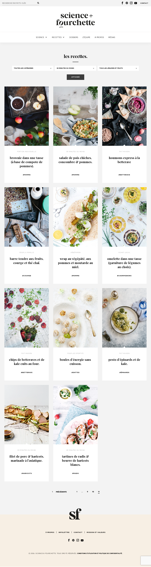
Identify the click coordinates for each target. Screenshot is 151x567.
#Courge (26, 276)
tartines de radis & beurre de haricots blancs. (75, 460)
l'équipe (86, 37)
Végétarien (75, 252)
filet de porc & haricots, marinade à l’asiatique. (26, 458)
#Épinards (124, 372)
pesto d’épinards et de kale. (124, 362)
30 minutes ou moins (75, 151)
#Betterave (124, 175)
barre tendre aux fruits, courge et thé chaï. (27, 261)
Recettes (56, 37)
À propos (99, 37)
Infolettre (64, 532)
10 (93, 492)
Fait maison (124, 151)
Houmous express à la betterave (124, 160)
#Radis (75, 473)
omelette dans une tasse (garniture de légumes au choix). (124, 263)
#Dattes (75, 372)
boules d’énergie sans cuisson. (75, 362)
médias (111, 37)
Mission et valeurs (96, 532)
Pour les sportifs (75, 353)
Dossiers (73, 37)
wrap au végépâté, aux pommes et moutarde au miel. (75, 263)
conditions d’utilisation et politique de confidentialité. (99, 553)
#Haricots (27, 473)
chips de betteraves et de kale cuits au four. (26, 362)
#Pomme (27, 175)
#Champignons (124, 276)
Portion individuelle (26, 151)
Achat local (124, 252)
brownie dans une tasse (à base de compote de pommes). (26, 162)
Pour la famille (26, 252)
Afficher (75, 77)
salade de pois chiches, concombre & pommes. (75, 160)
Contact (144, 3)
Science (40, 37)
